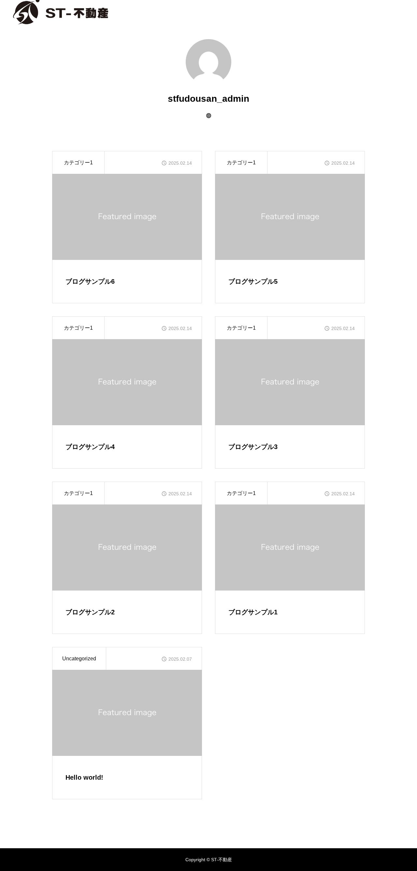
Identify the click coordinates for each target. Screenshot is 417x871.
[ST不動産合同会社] (60, 11)
